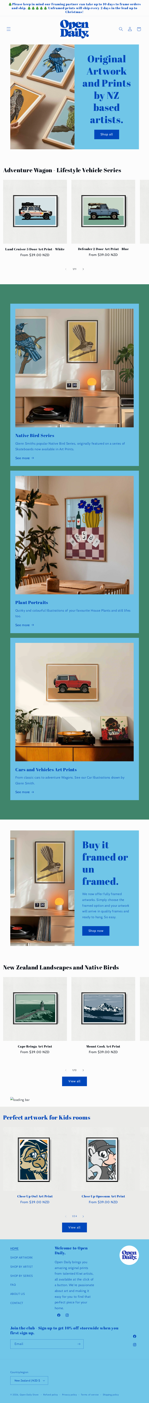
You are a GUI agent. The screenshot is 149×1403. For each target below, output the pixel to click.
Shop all (106, 134)
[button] (8, 29)
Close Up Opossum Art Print (103, 1196)
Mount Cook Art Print (103, 1046)
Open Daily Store (29, 1394)
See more (22, 458)
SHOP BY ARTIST (21, 1266)
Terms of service (90, 1394)
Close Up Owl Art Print (35, 1196)
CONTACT (16, 1303)
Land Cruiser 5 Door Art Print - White (35, 249)
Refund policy (50, 1394)
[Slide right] (83, 269)
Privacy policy (69, 1394)
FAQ (13, 1285)
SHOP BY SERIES (21, 1276)
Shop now (95, 931)
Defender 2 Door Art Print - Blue (103, 249)
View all (74, 1081)
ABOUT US (17, 1294)
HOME (14, 1248)
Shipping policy (111, 1394)
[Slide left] (66, 269)
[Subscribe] (78, 1344)
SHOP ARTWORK (21, 1257)
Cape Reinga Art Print (35, 1046)
